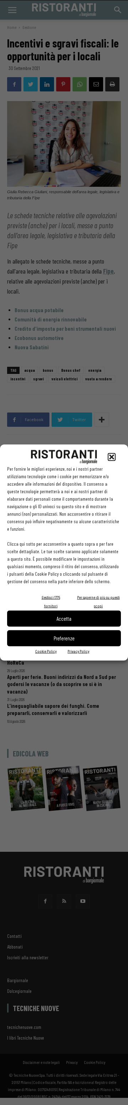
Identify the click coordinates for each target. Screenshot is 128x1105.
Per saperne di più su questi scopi (98, 601)
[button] (111, 456)
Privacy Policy (78, 650)
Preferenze (64, 638)
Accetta (64, 618)
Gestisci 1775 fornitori (51, 601)
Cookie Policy (46, 650)
